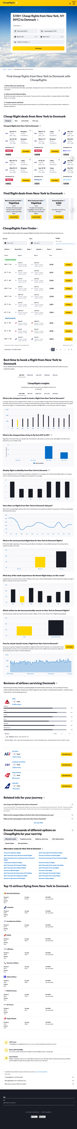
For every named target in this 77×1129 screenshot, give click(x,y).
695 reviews (16, 778)
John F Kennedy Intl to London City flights (51, 865)
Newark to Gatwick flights (47, 862)
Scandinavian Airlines (18, 762)
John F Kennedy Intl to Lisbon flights (49, 875)
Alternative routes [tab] (10, 839)
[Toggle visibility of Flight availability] (39, 463)
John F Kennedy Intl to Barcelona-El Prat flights (18, 873)
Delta (13, 698)
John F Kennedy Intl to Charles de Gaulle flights (18, 855)
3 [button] (60, 349)
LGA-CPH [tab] (38, 375)
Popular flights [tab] (9, 843)
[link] (14, 217)
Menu (74, 1)
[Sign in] (70, 3)
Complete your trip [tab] (25, 839)
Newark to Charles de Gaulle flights (49, 855)
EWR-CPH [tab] (30, 375)
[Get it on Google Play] (34, 1117)
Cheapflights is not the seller (14, 1077)
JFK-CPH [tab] (21, 375)
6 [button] (68, 349)
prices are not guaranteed (41, 1071)
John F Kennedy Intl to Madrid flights (15, 868)
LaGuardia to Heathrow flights (13, 862)
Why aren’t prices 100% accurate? (15, 1084)
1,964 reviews (16, 767)
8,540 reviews (16, 704)
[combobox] (18, 26)
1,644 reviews (16, 757)
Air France (15, 751)
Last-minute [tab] (25, 121)
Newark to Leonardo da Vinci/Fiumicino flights (53, 858)
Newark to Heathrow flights (12, 853)
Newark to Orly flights (45, 870)
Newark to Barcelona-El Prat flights (14, 878)
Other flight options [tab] (58, 839)
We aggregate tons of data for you (15, 1080)
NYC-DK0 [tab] (22, 393)
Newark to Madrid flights (11, 870)
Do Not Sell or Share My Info (32, 1112)
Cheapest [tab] (8, 121)
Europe (9, 69)
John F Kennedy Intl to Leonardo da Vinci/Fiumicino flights (19, 859)
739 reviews (16, 788)
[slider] (75, 244)
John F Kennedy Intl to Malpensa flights (15, 875)
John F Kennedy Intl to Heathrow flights (50, 853)
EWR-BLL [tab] (47, 375)
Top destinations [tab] (23, 843)
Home (4, 69)
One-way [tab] (35, 121)
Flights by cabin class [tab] (41, 839)
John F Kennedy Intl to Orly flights (49, 868)
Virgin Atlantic (16, 772)
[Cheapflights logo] (9, 3)
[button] (37, 20)
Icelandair (15, 783)
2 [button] (56, 349)
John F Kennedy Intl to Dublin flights (49, 873)
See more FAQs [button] (38, 822)
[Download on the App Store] (42, 1117)
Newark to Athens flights (46, 878)
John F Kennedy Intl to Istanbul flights (15, 865)
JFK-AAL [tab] (55, 375)
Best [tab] (16, 121)
